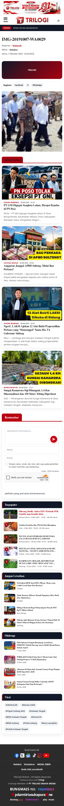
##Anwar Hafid (28, 705)
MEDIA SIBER (44, 764)
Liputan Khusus (11, 263)
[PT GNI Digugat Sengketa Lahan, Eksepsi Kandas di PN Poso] (32, 182)
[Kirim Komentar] (53, 439)
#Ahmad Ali (36, 717)
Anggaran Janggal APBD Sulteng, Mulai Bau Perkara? (29, 267)
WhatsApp (37, 85)
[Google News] (28, 755)
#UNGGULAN (11, 705)
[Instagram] (40, 755)
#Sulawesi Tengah (37, 711)
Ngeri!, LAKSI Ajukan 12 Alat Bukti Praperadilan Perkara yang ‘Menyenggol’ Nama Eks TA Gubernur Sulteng (32, 329)
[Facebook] (17, 755)
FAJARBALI (46, 789)
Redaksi (17, 764)
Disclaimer (29, 764)
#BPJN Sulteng (12, 723)
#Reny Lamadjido (49, 723)
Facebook (19, 85)
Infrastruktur (11, 387)
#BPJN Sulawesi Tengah (16, 717)
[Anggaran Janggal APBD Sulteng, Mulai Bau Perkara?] (32, 243)
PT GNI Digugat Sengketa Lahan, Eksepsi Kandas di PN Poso (31, 207)
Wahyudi (17, 45)
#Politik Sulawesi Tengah (17, 729)
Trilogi (41, 780)
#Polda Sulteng (30, 723)
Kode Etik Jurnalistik (32, 769)
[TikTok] (34, 755)
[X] (22, 755)
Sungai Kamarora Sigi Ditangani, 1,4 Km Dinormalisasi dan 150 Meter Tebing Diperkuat (30, 392)
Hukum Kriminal (11, 202)
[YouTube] (46, 755)
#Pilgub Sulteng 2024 (15, 711)
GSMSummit (32, 800)
